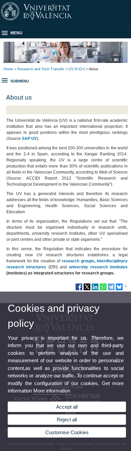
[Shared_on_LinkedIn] (95, 289)
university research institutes (98, 267)
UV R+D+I (77, 69)
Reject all (67, 419)
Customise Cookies (67, 432)
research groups (78, 261)
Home (8, 69)
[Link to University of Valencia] (65, 20)
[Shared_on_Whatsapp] (103, 289)
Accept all (67, 407)
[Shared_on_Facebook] (79, 289)
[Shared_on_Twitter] (87, 289)
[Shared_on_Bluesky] (119, 289)
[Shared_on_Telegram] (111, 289)
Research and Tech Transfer (40, 69)
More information (51, 390)
